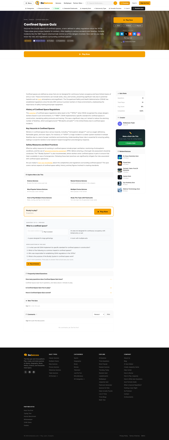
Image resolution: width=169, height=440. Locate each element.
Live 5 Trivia (103, 394)
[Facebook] (134, 34)
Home (25, 19)
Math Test (102, 400)
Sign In (134, 3)
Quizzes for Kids (104, 388)
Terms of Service (134, 436)
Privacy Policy (124, 436)
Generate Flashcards (70, 8)
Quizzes (58, 3)
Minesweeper (28, 419)
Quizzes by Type (100, 8)
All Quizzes (102, 358)
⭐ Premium (125, 3)
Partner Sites (77, 3)
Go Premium (128, 391)
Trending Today (104, 370)
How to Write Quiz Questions (133, 379)
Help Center (128, 370)
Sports (76, 358)
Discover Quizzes (44, 8)
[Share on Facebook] (29, 372)
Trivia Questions (104, 361)
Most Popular (103, 364)
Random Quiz (139, 8)
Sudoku (26, 425)
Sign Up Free (145, 3)
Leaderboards (103, 376)
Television (77, 370)
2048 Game (27, 422)
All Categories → (79, 379)
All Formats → (53, 376)
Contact (126, 394)
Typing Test (27, 413)
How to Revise (128, 373)
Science (31, 19)
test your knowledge (45, 163)
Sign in (28, 306)
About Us (127, 358)
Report (139, 25)
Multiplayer (68, 3)
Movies (76, 367)
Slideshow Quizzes (55, 370)
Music (76, 364)
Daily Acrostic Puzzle (105, 391)
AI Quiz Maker (128, 364)
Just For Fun (78, 373)
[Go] (115, 3)
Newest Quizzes (104, 367)
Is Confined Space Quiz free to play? (38, 288)
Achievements (128, 397)
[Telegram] (122, 34)
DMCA (143, 436)
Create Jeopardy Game (131, 367)
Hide (108, 314)
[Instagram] (138, 34)
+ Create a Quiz (130, 143)
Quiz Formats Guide (130, 382)
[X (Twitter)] (126, 34)
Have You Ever (28, 410)
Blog (125, 361)
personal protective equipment (55, 151)
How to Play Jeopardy (131, 376)
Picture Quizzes (54, 367)
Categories (30, 8)
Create (57, 8)
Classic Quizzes (54, 358)
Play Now (129, 20)
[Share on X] (25, 372)
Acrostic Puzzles (116, 8)
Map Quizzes (53, 364)
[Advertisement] (84, 73)
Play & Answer (34, 264)
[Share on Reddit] (33, 372)
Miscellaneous (78, 376)
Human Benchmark (30, 416)
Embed (128, 25)
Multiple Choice (40, 40)
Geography (77, 361)
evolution (32, 113)
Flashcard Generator (105, 385)
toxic (39, 99)
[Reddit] (130, 34)
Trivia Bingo (102, 397)
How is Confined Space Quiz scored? (38, 292)
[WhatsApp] (117, 34)
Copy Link (129, 38)
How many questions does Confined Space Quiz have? (44, 279)
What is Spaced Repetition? (133, 385)
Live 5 (128, 8)
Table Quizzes (53, 373)
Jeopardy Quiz (86, 8)
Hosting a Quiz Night (130, 388)
